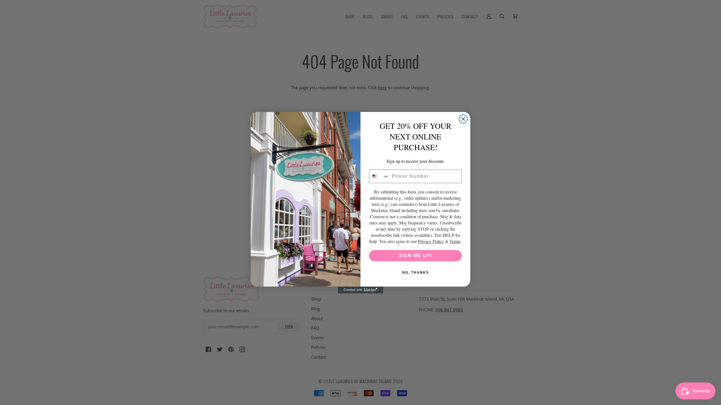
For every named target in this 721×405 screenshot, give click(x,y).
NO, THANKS (415, 272)
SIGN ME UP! (416, 255)
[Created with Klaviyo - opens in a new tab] (360, 290)
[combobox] (379, 176)
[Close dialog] (463, 119)
